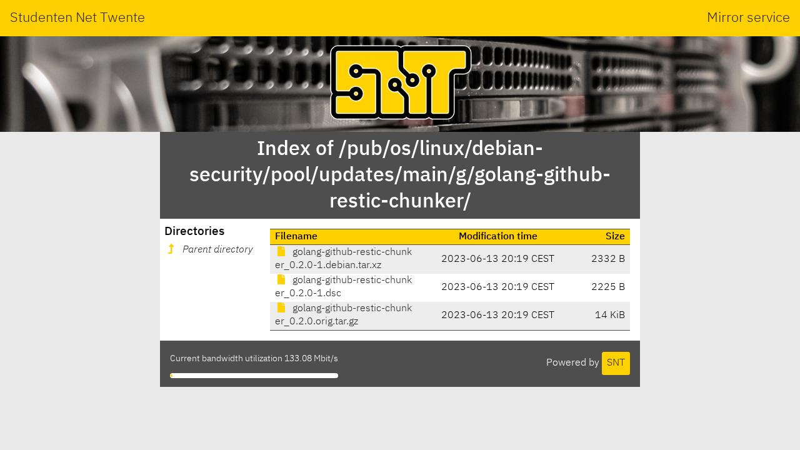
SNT (616, 363)
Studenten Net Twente (77, 18)
